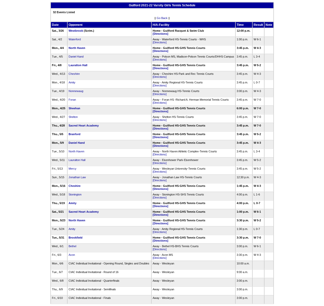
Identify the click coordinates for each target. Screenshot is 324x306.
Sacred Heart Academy (84, 125)
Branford (74, 134)
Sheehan (74, 108)
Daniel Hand (76, 56)
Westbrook (76, 30)
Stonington (75, 194)
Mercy (72, 168)
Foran (72, 99)
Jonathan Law (77, 177)
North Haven (77, 47)
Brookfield (76, 237)
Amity (72, 82)
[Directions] (160, 33)
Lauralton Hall (78, 65)
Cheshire (74, 73)
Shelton (73, 116)
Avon (72, 254)
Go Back (162, 18)
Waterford (75, 39)
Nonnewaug (76, 91)
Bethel (72, 246)
